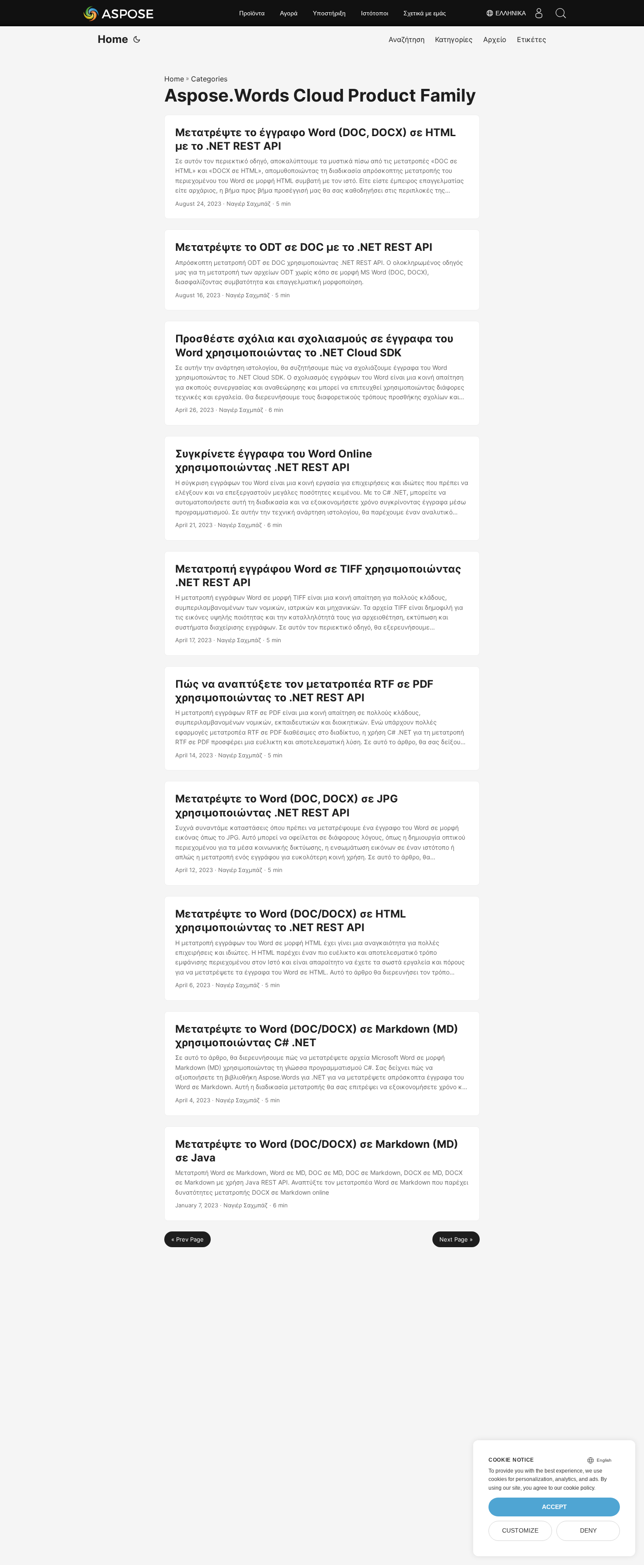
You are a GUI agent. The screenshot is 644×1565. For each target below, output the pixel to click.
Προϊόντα (252, 13)
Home (113, 39)
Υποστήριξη (329, 13)
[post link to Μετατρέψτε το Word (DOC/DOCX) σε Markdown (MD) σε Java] (322, 1173)
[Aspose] (119, 13)
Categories (209, 78)
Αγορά (288, 13)
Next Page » (456, 1239)
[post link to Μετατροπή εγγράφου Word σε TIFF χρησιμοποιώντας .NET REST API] (322, 603)
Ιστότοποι (374, 13)
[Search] (561, 13)
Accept (554, 1507)
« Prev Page (187, 1239)
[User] (539, 13)
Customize (520, 1530)
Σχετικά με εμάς (424, 13)
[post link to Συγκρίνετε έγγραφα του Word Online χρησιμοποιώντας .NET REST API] (322, 488)
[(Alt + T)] (136, 39)
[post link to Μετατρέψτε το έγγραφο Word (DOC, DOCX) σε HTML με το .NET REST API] (322, 167)
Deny (588, 1530)
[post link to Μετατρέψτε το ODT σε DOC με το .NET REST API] (322, 270)
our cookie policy (574, 1488)
